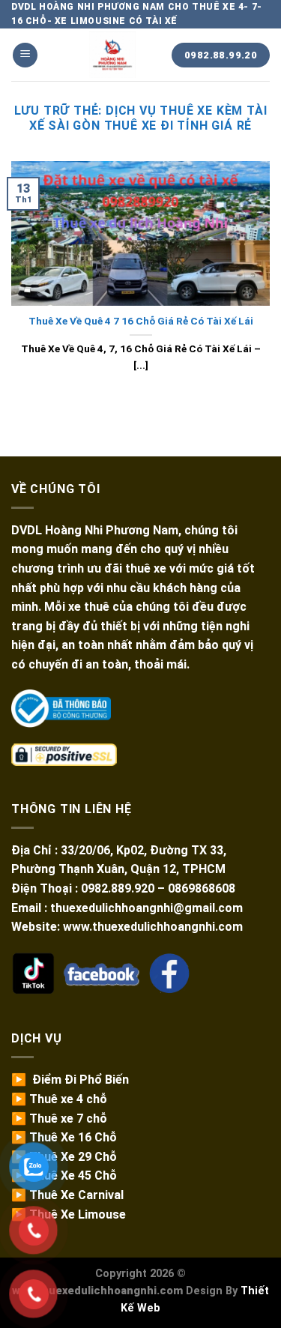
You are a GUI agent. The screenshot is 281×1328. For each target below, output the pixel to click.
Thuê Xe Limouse (77, 1214)
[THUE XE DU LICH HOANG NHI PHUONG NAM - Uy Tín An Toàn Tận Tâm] (112, 54)
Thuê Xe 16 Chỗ (73, 1137)
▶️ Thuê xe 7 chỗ (59, 1118)
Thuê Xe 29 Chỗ (73, 1157)
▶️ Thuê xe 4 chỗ (59, 1099)
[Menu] (25, 55)
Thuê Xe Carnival (76, 1195)
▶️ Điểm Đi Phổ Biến (70, 1079)
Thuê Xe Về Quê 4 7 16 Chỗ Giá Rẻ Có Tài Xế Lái (140, 321)
